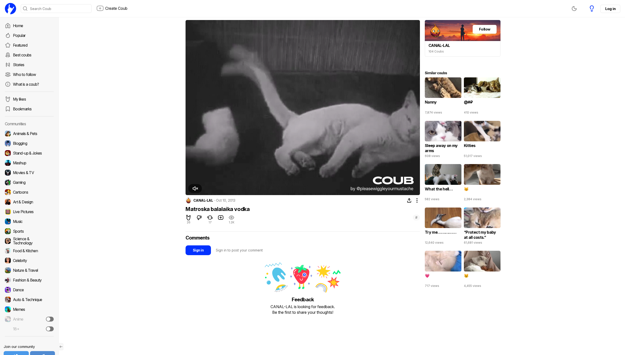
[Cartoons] (29, 192)
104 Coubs (436, 51)
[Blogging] (29, 143)
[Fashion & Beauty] (29, 280)
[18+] (50, 328)
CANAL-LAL (203, 200)
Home (18, 25)
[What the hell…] (443, 183)
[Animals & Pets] (29, 133)
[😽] (482, 183)
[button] (195, 188)
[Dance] (29, 290)
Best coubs (22, 54)
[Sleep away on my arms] (443, 140)
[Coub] (10, 8)
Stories (18, 64)
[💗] (443, 270)
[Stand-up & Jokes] (29, 153)
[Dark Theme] (574, 8)
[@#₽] (482, 96)
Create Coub (116, 8)
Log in (610, 8)
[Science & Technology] (29, 241)
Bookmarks (22, 108)
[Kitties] (482, 140)
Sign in (198, 250)
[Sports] (29, 231)
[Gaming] (29, 182)
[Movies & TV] (29, 173)
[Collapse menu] (61, 346)
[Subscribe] (50, 319)
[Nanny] (443, 96)
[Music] (29, 221)
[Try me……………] (443, 227)
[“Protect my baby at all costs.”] (482, 227)
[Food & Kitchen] (29, 251)
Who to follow (24, 74)
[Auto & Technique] (29, 299)
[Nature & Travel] (29, 270)
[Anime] (29, 319)
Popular (19, 35)
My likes (19, 99)
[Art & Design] (29, 202)
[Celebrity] (29, 260)
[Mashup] (29, 163)
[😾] (482, 270)
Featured (20, 45)
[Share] (409, 200)
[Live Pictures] (29, 212)
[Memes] (29, 309)
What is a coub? (26, 84)
